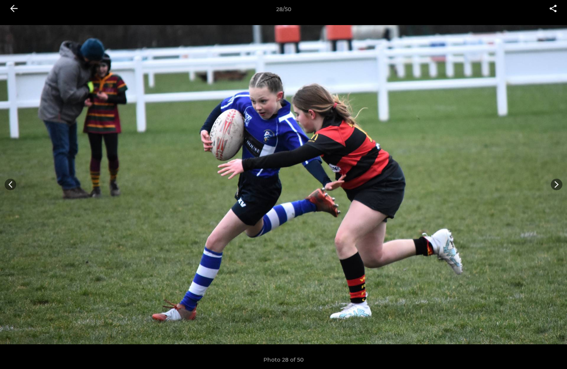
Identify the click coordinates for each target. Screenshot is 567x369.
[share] (553, 9)
